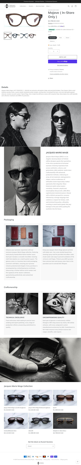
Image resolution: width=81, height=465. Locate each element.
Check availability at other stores (59, 74)
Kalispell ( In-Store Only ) (59, 430)
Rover (68, 38)
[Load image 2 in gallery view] (16, 36)
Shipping (50, 23)
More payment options (62, 65)
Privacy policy (47, 459)
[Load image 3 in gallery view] (24, 36)
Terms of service (55, 459)
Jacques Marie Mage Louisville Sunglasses (15, 407)
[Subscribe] (53, 446)
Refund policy (39, 459)
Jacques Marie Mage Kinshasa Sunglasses (39, 407)
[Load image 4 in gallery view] (32, 36)
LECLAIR (31, 430)
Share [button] (51, 78)
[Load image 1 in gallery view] (7, 36)
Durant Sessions (21, 459)
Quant (54, 407)
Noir (61, 38)
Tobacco (53, 41)
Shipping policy (64, 459)
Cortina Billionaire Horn (10, 430)
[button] (23, 6)
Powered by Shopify (29, 459)
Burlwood (52, 37)
